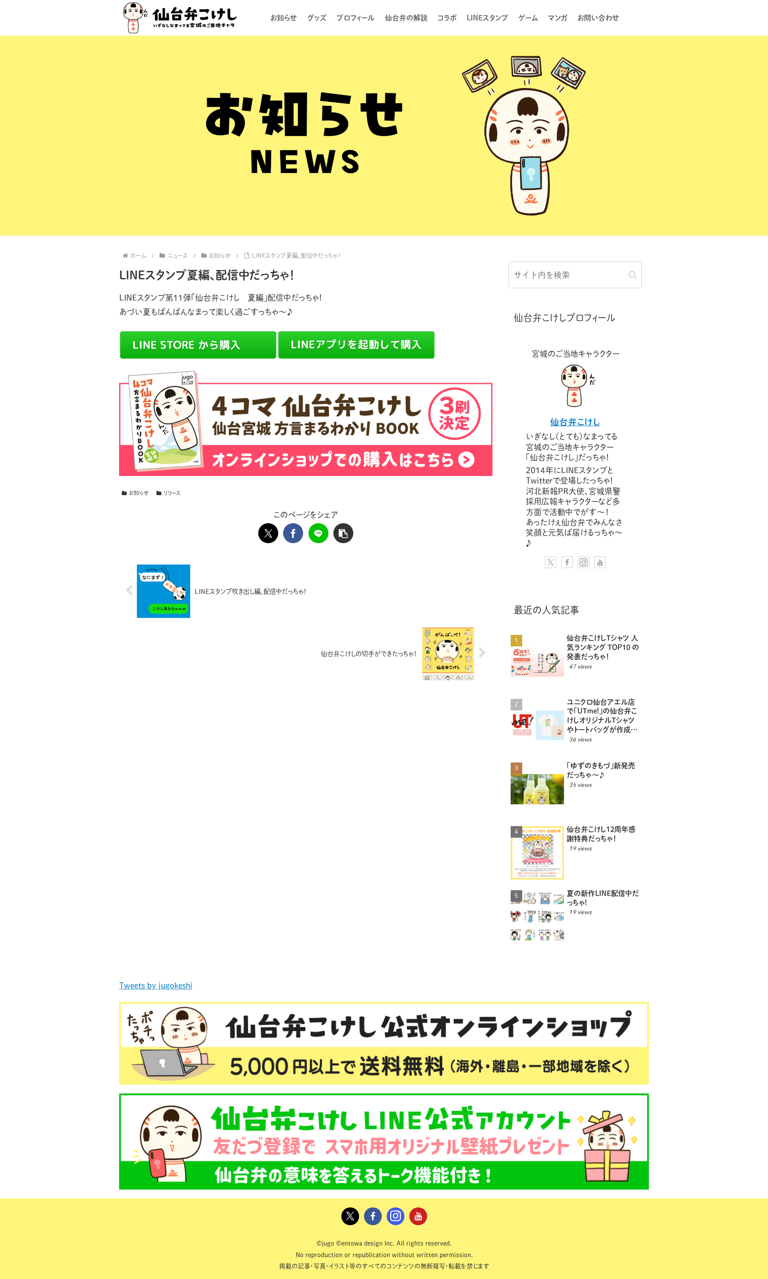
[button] (343, 533)
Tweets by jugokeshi (155, 985)
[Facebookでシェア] (293, 533)
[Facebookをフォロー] (567, 562)
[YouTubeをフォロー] (600, 562)
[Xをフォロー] (550, 562)
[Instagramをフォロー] (583, 562)
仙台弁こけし (575, 422)
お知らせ (139, 493)
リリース (172, 493)
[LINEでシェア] (318, 533)
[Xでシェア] (268, 533)
